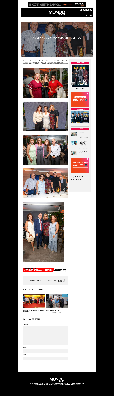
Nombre (25, 347)
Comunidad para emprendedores (33, 310)
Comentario (25, 324)
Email (24, 354)
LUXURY (81, 137)
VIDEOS (86, 20)
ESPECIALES (51, 20)
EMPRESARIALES (31, 312)
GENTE (28, 20)
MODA (76, 20)
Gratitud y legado (35, 280)
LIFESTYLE (65, 20)
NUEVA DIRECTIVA (50, 310)
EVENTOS (38, 20)
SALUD (80, 148)
